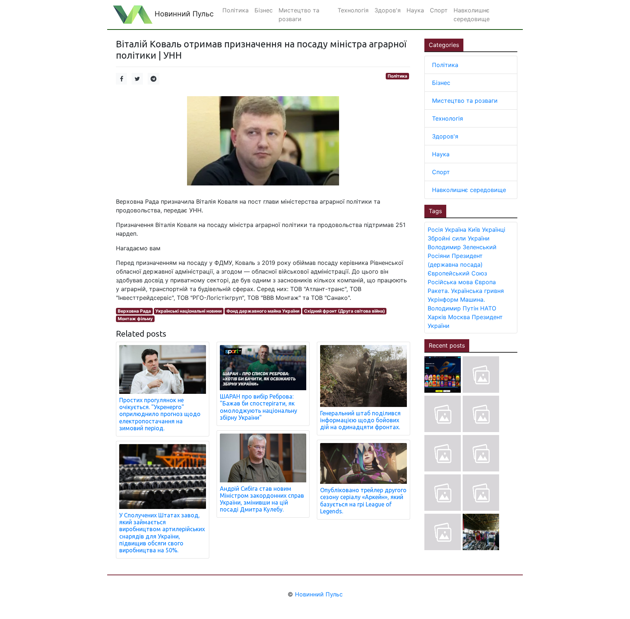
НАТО (488, 308)
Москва (459, 317)
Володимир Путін (453, 308)
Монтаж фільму (135, 318)
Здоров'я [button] (387, 10)
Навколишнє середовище (469, 189)
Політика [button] (235, 10)
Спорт (441, 172)
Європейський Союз (457, 273)
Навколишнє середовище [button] (472, 15)
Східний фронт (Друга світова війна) (344, 311)
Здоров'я (445, 136)
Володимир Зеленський (462, 247)
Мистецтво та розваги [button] (299, 15)
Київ (474, 229)
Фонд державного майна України (262, 311)
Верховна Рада (134, 311)
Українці (493, 229)
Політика (397, 76)
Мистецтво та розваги (465, 100)
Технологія (447, 118)
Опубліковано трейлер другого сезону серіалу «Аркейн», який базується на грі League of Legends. (363, 500)
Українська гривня (477, 290)
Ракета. (438, 290)
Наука (441, 154)
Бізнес (441, 82)
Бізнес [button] (263, 10)
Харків (437, 317)
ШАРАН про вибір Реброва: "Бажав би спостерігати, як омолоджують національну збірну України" (258, 407)
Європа (485, 282)
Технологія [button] (353, 10)
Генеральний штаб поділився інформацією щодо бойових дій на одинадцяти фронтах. (360, 420)
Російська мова (450, 282)
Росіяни (439, 255)
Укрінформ (443, 299)
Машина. (472, 299)
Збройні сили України (459, 238)
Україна (455, 229)
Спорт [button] (439, 10)
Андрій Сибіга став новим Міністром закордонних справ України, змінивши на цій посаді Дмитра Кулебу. (262, 499)
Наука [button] (415, 10)
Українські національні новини (188, 311)
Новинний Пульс (183, 13)
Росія (435, 229)
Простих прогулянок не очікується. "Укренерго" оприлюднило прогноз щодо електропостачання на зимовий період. (160, 414)
